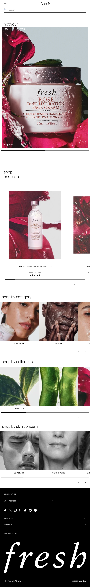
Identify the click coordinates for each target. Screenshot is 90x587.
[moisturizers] (19, 321)
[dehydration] (19, 450)
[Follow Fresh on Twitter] (10, 510)
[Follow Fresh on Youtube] (30, 510)
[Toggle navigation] (5, 3)
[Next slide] (86, 155)
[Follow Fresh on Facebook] (5, 510)
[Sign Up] (51, 500)
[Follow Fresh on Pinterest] (20, 510)
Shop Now (8, 144)
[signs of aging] (58, 450)
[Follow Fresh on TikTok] (25, 510)
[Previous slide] (78, 155)
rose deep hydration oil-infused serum (35, 266)
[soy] (58, 386)
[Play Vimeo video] (82, 143)
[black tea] (19, 386)
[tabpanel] (45, 83)
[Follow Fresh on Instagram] (15, 510)
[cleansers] (58, 321)
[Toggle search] (5, 10)
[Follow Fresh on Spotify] (35, 510)
